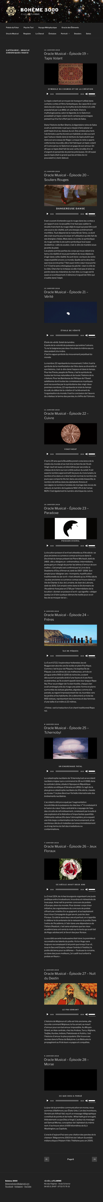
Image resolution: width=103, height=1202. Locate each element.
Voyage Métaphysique (47, 27)
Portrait (64, 34)
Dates (88, 34)
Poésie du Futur (12, 27)
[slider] (92, 93)
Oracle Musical (12, 34)
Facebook (9, 1186)
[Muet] (86, 94)
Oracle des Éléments (70, 27)
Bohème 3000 (39, 10)
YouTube (27, 1186)
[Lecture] (47, 94)
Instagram (19, 1186)
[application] (70, 93)
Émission (52, 34)
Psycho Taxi (29, 27)
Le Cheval (40, 34)
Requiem (27, 34)
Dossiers (77, 34)
